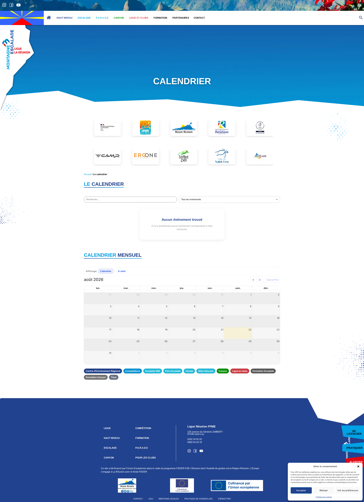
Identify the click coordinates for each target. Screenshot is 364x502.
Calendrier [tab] (105, 271)
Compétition (143, 428)
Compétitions (132, 371)
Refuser (324, 490)
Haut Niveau (112, 438)
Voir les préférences (347, 490)
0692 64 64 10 (194, 442)
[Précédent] (253, 280)
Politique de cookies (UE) (198, 499)
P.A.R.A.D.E (141, 448)
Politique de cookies (324, 497)
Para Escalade (172, 371)
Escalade (110, 448)
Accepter (301, 490)
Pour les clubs (145, 457)
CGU (151, 499)
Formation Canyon (96, 377)
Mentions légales (169, 499)
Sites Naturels (205, 371)
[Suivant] (259, 280)
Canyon (223, 371)
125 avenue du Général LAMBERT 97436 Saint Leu (205, 433)
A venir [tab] (122, 271)
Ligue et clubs (239, 371)
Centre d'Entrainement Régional (103, 371)
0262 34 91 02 (194, 439)
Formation (142, 438)
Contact (138, 499)
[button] (358, 466)
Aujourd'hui (272, 279)
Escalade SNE (152, 371)
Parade (189, 371)
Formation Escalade (263, 371)
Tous (113, 377)
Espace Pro (224, 499)
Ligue (107, 428)
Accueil (87, 174)
